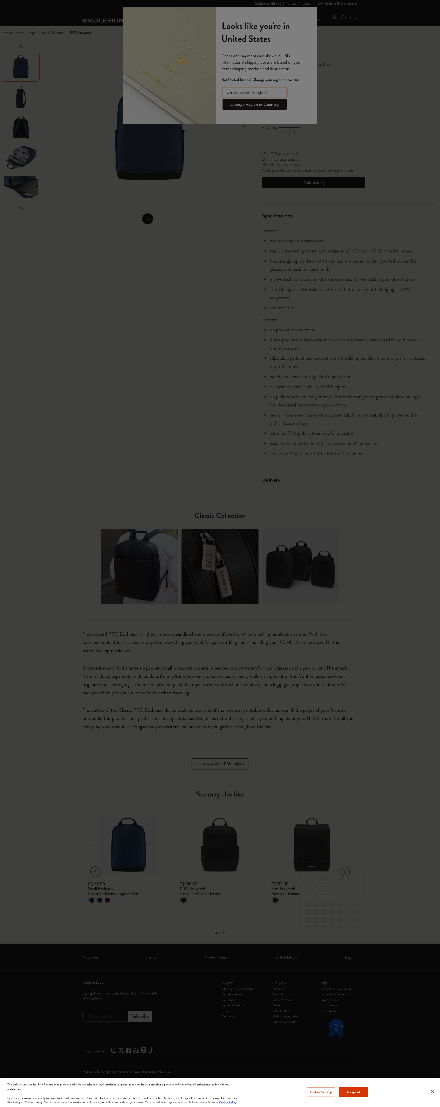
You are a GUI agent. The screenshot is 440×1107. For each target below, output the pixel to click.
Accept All (353, 1092)
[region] (220, 1092)
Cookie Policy (227, 1102)
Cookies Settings (321, 1092)
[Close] (433, 1092)
